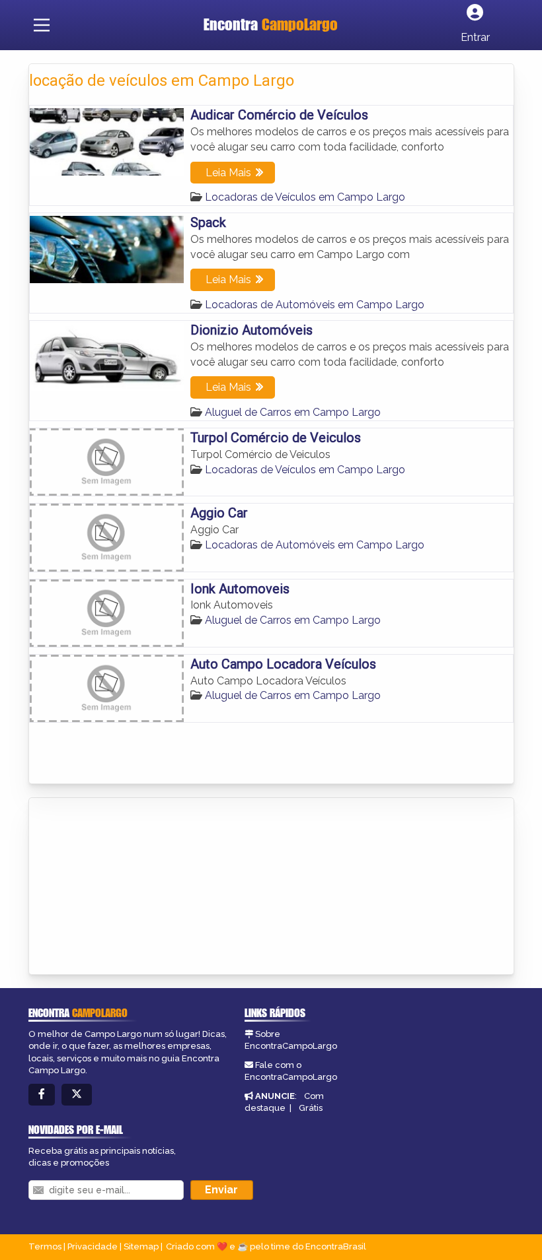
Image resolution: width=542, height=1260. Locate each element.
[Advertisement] (128, 887)
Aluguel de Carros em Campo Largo (293, 412)
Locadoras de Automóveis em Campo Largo (314, 304)
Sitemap (141, 1246)
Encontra (271, 24)
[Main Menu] (41, 25)
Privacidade (92, 1246)
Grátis (311, 1108)
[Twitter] (76, 1095)
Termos (44, 1246)
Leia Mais (228, 172)
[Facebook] (41, 1095)
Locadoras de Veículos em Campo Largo (305, 197)
